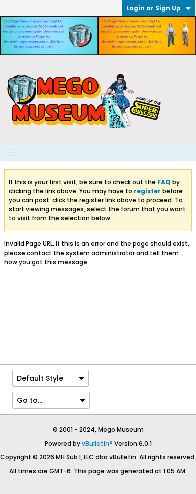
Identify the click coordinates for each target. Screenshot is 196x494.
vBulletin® (97, 443)
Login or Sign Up (153, 8)
